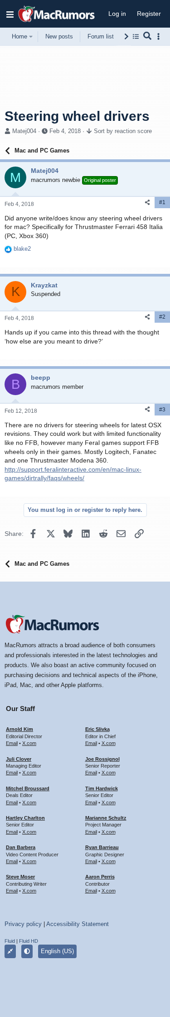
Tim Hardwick (101, 788)
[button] (10, 14)
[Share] (147, 202)
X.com (29, 743)
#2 (162, 317)
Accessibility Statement (77, 924)
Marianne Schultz (105, 818)
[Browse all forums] (136, 36)
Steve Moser (20, 876)
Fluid (10, 941)
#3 (162, 409)
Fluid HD (28, 941)
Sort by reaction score (123, 131)
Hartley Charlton (25, 818)
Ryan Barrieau (102, 847)
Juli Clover (18, 759)
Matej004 (24, 131)
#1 (162, 202)
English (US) (57, 951)
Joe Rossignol (102, 759)
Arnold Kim (19, 729)
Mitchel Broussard (27, 788)
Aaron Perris (100, 876)
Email (12, 743)
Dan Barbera (20, 847)
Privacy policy (23, 924)
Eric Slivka (97, 729)
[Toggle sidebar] (160, 36)
